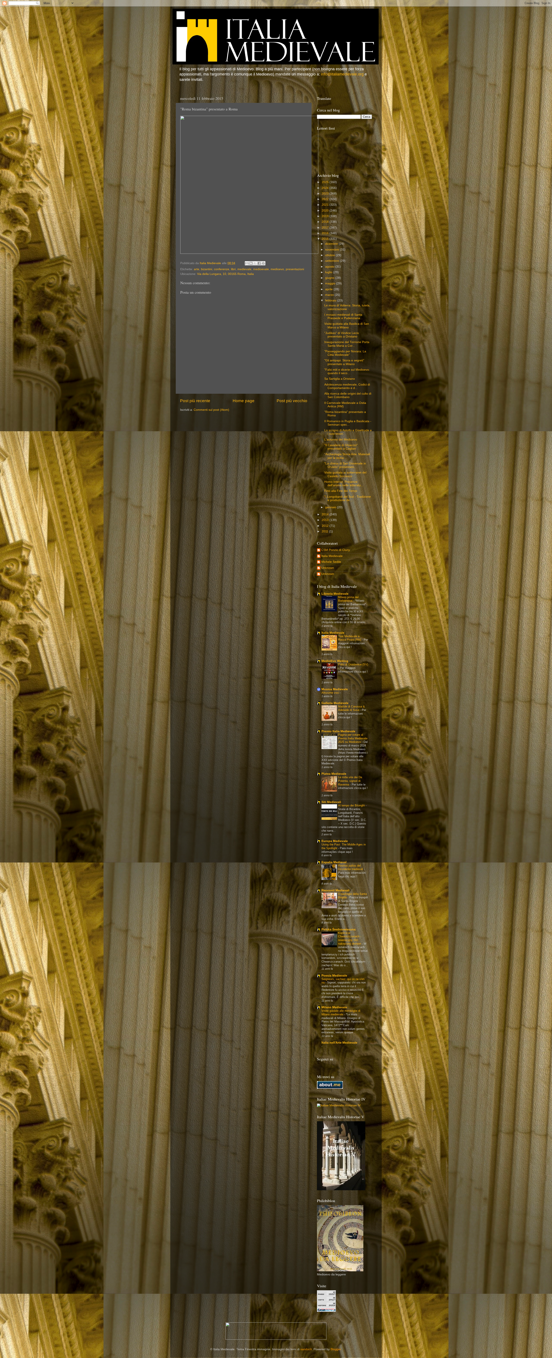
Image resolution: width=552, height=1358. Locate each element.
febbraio (331, 300)
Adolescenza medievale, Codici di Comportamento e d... (347, 386)
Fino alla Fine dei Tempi (340, 490)
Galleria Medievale (334, 703)
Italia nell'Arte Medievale (339, 1042)
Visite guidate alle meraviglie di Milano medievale (340, 1012)
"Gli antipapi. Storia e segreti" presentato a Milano (344, 362)
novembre (332, 249)
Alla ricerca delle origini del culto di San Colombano (347, 395)
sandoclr (306, 1349)
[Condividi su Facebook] (259, 263)
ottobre (330, 255)
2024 (325, 188)
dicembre (332, 243)
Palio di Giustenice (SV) (353, 664)
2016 (325, 233)
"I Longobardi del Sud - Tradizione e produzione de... (347, 498)
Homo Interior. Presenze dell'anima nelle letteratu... (343, 483)
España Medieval (334, 862)
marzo (330, 294)
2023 (325, 193)
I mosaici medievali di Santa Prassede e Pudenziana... (343, 316)
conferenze (221, 269)
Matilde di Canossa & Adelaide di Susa (351, 708)
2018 (325, 221)
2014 (325, 514)
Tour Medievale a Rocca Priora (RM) (350, 638)
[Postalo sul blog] (251, 263)
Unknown (327, 567)
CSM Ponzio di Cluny (335, 550)
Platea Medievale (333, 773)
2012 (325, 525)
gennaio (331, 507)
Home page (243, 400)
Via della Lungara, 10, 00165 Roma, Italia (225, 274)
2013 (325, 520)
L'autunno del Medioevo (340, 439)
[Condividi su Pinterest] (263, 263)
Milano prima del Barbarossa (348, 599)
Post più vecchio (292, 400)
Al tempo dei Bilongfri (352, 805)
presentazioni (295, 269)
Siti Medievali (331, 802)
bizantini (206, 269)
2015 (325, 238)
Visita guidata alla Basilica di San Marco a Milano (346, 325)
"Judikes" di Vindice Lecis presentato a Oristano (341, 334)
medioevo (277, 269)
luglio (329, 272)
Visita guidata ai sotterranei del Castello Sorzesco (345, 474)
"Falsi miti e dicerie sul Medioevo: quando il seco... (347, 371)
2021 (325, 204)
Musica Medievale (334, 689)
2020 (325, 210)
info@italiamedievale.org (342, 74)
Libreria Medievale (334, 593)
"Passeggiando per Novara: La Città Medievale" (345, 353)
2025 (325, 182)
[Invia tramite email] (247, 263)
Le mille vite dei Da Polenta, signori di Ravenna (350, 781)
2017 (325, 227)
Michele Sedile (331, 561)
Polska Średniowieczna (338, 929)
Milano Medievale (334, 1007)
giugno (330, 277)
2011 (325, 531)
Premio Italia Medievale (338, 731)
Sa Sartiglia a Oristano (339, 378)
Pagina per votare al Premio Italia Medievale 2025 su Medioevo (352, 738)
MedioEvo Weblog (334, 661)
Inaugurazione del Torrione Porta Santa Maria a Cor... (346, 343)
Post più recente (195, 400)
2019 (325, 216)
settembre (332, 260)
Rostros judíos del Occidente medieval (351, 867)
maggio (330, 283)
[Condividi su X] (255, 263)
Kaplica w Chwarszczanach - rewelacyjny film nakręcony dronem (350, 938)
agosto (330, 266)
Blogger (336, 1349)
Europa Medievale (334, 841)
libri (233, 269)
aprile (329, 289)
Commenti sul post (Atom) (211, 409)
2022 (325, 199)
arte (196, 269)
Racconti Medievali (335, 890)
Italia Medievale (332, 556)
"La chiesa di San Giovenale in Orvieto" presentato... (345, 465)
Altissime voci (330, 692)
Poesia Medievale (334, 975)
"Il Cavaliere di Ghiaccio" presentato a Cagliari (341, 447)
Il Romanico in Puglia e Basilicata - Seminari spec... (347, 423)
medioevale (261, 269)
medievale (244, 269)
